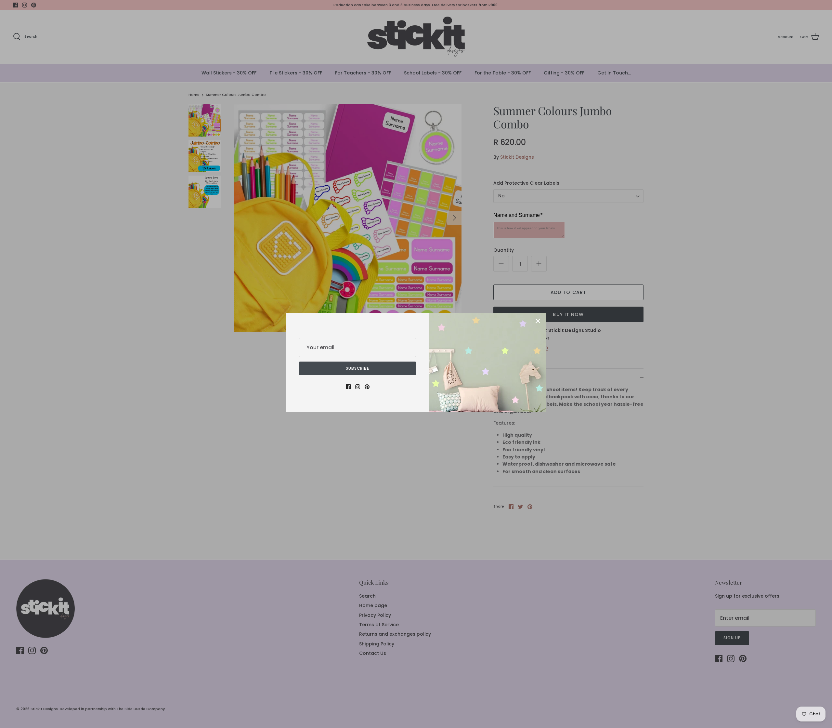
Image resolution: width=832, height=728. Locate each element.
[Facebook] (348, 386)
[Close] (538, 321)
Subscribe (358, 368)
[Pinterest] (367, 386)
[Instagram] (357, 386)
